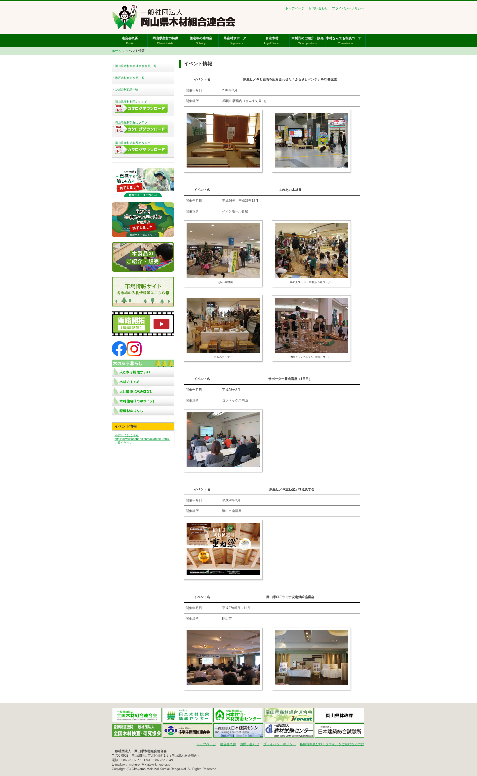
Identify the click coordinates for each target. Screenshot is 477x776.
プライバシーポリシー (348, 8)
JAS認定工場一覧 (126, 90)
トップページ (295, 8)
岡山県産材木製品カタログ (133, 143)
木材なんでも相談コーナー (345, 40)
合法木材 (272, 40)
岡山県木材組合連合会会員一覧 (136, 66)
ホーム (116, 51)
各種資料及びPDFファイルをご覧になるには (332, 744)
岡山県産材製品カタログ (131, 122)
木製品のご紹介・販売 (307, 40)
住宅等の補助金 (201, 40)
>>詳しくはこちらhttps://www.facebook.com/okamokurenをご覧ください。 (142, 439)
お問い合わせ (318, 8)
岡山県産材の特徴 (165, 40)
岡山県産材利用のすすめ (131, 101)
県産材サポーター (236, 40)
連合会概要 (130, 40)
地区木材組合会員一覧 (130, 78)
